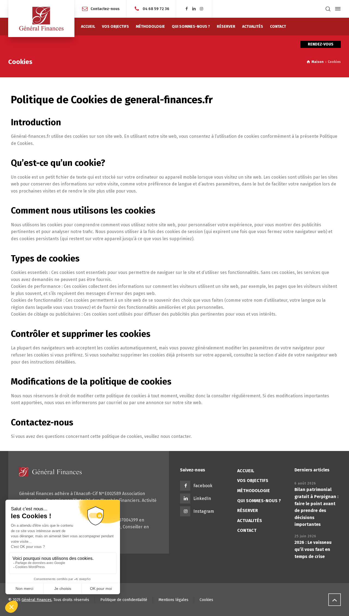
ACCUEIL (245, 470)
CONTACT (247, 530)
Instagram (203, 511)
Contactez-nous (105, 8)
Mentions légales (173, 599)
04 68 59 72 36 (156, 8)
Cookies (206, 599)
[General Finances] (41, 18)
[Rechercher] (328, 9)
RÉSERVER (247, 510)
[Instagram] (201, 9)
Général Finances (37, 599)
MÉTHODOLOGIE (253, 490)
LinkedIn (202, 498)
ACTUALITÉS (249, 520)
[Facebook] (186, 9)
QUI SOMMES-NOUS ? (259, 500)
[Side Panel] (337, 9)
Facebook (202, 485)
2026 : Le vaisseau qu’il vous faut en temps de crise (313, 549)
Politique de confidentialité (123, 599)
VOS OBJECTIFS (252, 480)
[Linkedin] (194, 9)
